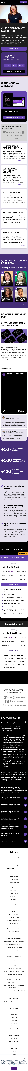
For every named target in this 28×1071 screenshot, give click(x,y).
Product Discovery (14, 890)
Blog (14, 960)
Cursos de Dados (14, 926)
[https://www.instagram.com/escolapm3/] (9, 857)
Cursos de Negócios (14, 914)
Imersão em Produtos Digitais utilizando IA (14, 941)
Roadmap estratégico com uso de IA (14, 944)
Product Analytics (14, 893)
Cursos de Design (14, 923)
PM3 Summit (14, 1054)
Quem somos (14, 1014)
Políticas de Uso (14, 1020)
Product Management (14, 888)
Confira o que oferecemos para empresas (14, 1001)
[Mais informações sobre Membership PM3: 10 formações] (2, 558)
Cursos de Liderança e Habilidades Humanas (14, 929)
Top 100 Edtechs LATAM (12, 982)
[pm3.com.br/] (14, 852)
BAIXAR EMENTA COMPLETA (14, 117)
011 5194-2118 (14, 1038)
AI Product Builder (14, 879)
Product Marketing (14, 896)
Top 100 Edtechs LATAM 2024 (14, 980)
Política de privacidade (14, 1028)
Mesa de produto (14, 965)
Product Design (14, 885)
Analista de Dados (14, 904)
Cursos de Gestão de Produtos (14, 920)
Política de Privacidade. (18, 1064)
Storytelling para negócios (14, 950)
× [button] (25, 1058)
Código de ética (14, 1026)
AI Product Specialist (14, 882)
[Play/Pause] (24, 410)
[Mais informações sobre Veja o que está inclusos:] (5, 591)
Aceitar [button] (14, 1068)
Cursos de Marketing (14, 917)
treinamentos (14, 992)
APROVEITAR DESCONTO (14, 71)
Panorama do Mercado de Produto (14, 974)
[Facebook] (19, 857)
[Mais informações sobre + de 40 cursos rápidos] (12, 606)
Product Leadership (14, 902)
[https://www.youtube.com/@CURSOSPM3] (16, 857)
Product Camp (14, 1051)
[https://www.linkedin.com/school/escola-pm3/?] (12, 857)
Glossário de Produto (14, 963)
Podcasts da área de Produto (14, 968)
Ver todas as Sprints (14, 931)
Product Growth (14, 899)
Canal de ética (14, 1023)
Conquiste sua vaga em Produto (14, 947)
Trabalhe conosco (14, 1011)
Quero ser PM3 (14, 49)
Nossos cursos (14, 1017)
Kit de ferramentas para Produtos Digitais (14, 971)
